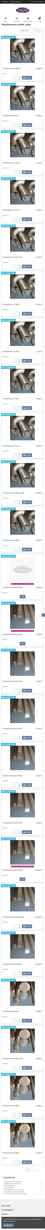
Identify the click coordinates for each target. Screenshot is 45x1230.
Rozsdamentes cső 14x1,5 (11, 210)
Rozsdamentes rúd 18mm (11, 1106)
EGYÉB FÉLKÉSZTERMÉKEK (12, 1184)
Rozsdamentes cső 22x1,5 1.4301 (13, 493)
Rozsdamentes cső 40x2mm (12, 68)
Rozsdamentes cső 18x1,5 (11, 304)
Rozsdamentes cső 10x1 (11, 116)
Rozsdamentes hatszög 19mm (12, 681)
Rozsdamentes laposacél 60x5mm (14, 917)
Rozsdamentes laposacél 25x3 (12, 823)
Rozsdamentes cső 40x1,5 (11, 540)
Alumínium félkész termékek (13, 1182)
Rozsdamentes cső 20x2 (11, 399)
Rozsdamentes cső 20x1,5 (11, 351)
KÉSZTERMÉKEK (9, 1188)
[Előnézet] (25, 65)
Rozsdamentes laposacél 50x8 (12, 870)
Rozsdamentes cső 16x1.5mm (12, 257)
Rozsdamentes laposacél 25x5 (12, 728)
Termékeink (9, 1177)
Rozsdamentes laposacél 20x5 (12, 776)
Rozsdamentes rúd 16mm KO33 (13, 1058)
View (22, 596)
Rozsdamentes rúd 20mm (11, 1153)
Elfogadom (8, 1225)
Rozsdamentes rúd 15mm (11, 1011)
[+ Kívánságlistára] (19, 65)
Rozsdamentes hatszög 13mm (12, 587)
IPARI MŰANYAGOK (10, 1186)
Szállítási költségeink (15, 1)
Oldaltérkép (5, 1)
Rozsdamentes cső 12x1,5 (11, 163)
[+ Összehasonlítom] (22, 65)
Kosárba (28, 78)
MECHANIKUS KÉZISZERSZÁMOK (14, 1190)
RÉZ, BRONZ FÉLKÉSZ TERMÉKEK (14, 1192)
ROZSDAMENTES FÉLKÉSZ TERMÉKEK (15, 1194)
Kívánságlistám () (38, 1)
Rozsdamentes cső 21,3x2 (11, 446)
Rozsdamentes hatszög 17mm (12, 634)
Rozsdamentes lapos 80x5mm (12, 964)
